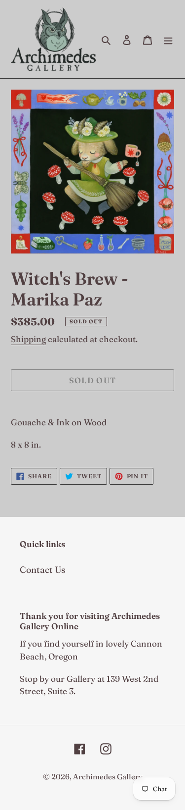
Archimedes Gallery (108, 776)
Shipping (28, 339)
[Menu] (168, 39)
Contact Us (42, 569)
